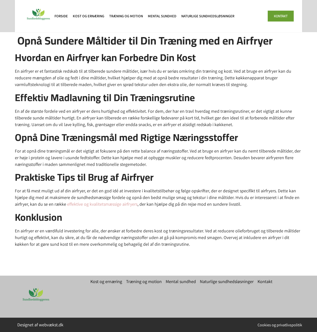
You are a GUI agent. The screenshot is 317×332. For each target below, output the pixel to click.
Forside (61, 16)
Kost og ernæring (88, 16)
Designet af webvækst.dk (40, 325)
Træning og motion (126, 16)
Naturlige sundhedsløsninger (207, 16)
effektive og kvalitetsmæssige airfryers (102, 204)
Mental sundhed (162, 16)
